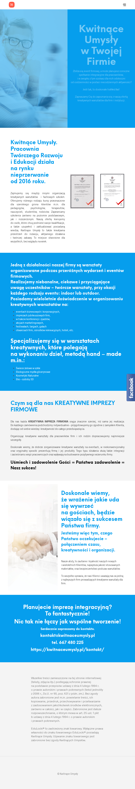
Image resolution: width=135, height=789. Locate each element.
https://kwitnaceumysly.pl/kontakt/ (67, 650)
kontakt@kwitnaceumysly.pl (67, 636)
